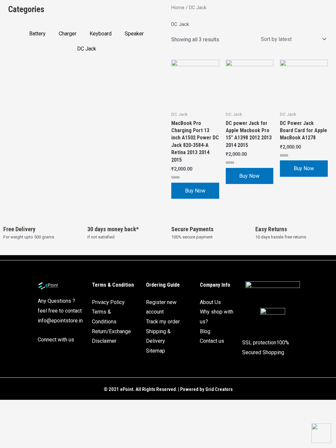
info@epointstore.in (60, 320)
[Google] (66, 354)
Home (177, 7)
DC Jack (86, 49)
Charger (67, 34)
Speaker (134, 34)
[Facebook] (42, 354)
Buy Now (195, 191)
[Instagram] (54, 354)
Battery (37, 34)
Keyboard (101, 34)
